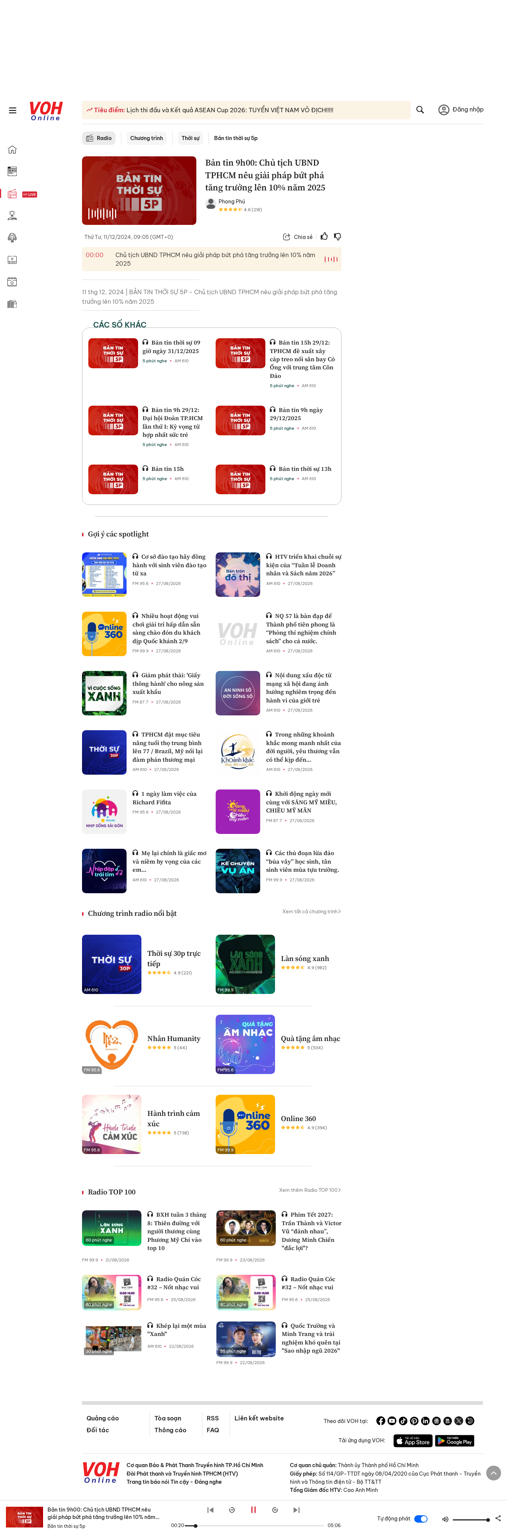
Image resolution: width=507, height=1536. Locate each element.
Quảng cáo (102, 1418)
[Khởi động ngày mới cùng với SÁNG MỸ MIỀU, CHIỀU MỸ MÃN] (238, 811)
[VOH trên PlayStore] (454, 1442)
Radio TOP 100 (111, 1192)
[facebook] (380, 1421)
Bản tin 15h (167, 469)
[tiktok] (403, 1421)
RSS (213, 1418)
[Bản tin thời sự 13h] (240, 479)
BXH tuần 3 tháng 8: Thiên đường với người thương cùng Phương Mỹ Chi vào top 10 (176, 1231)
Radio (104, 138)
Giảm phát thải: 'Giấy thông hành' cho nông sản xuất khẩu (168, 683)
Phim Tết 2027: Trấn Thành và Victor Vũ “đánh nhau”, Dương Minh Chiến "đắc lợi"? (311, 1231)
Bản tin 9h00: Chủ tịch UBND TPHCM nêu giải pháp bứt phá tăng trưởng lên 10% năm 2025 (102, 1516)
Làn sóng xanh (305, 958)
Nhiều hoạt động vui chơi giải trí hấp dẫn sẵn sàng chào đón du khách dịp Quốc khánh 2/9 (166, 628)
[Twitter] (458, 1421)
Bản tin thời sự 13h (305, 469)
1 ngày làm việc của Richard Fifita (165, 797)
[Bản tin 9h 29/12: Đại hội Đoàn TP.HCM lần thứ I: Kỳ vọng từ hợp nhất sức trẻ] (113, 420)
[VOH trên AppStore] (413, 1442)
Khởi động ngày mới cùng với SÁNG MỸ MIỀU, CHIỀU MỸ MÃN (301, 801)
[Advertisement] (416, 270)
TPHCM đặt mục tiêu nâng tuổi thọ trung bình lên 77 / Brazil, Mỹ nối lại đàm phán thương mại (168, 746)
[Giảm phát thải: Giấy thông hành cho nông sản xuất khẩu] (104, 693)
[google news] (436, 1421)
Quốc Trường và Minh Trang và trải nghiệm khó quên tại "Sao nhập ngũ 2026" (311, 1337)
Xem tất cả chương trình (310, 911)
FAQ (213, 1430)
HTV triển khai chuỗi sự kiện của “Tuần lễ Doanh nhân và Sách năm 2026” (303, 564)
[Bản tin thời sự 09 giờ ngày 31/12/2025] (113, 353)
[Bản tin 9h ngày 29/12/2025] (240, 420)
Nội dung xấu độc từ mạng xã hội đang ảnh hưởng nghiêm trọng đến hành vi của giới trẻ (301, 687)
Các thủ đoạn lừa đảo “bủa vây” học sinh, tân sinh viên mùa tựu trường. (302, 861)
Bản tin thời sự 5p (236, 138)
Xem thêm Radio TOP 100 (308, 1190)
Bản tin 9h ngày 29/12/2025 (296, 414)
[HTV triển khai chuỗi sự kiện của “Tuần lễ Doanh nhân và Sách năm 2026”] (238, 574)
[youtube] (391, 1421)
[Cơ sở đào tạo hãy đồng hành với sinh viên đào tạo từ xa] (104, 574)
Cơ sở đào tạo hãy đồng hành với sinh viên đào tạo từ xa (169, 564)
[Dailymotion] (469, 1421)
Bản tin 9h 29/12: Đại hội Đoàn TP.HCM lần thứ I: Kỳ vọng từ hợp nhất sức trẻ (173, 422)
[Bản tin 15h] (113, 479)
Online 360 (298, 1118)
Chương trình (146, 138)
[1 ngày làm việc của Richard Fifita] (104, 811)
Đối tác (97, 1430)
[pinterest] (414, 1421)
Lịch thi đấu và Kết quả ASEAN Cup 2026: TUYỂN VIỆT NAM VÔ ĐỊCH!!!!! (229, 110)
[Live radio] (42, 194)
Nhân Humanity (173, 1038)
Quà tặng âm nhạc (310, 1038)
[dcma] (447, 1421)
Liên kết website (259, 1418)
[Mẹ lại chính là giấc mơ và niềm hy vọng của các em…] (104, 871)
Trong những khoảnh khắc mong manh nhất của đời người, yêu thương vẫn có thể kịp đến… (303, 746)
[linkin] (425, 1421)
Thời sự (190, 138)
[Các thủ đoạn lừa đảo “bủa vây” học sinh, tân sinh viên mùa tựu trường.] (238, 871)
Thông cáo (170, 1430)
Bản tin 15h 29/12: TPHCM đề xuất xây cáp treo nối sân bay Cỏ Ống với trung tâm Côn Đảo (302, 359)
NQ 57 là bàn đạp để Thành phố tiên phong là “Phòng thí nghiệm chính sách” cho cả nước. (301, 628)
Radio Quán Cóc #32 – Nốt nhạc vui (174, 1283)
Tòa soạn (167, 1418)
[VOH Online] (101, 1473)
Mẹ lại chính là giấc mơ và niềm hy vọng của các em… (169, 861)
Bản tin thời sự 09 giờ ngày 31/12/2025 (171, 346)
